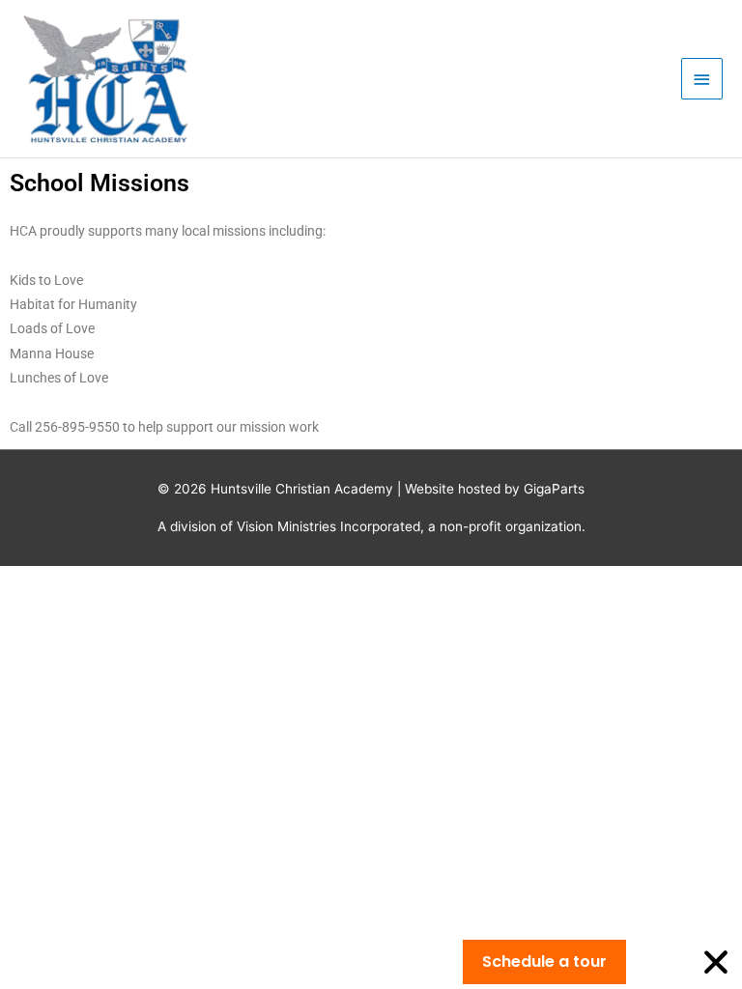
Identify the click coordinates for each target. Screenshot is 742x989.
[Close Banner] (715, 962)
